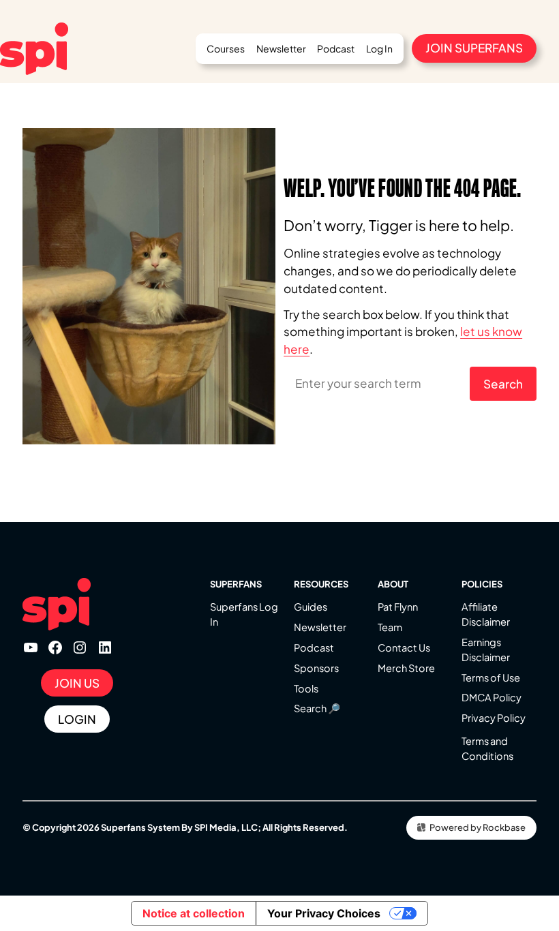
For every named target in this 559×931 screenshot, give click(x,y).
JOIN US (77, 682)
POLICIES (482, 584)
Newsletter (320, 627)
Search (503, 383)
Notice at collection (193, 913)
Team (390, 627)
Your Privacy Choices (323, 913)
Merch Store (406, 668)
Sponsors (316, 668)
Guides (310, 606)
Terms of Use (491, 677)
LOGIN (77, 719)
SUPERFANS (236, 584)
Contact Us (404, 647)
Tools (306, 688)
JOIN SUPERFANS (474, 47)
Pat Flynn (398, 606)
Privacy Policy (494, 718)
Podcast (314, 647)
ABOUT (393, 584)
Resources (321, 584)
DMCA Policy (492, 697)
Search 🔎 (317, 708)
